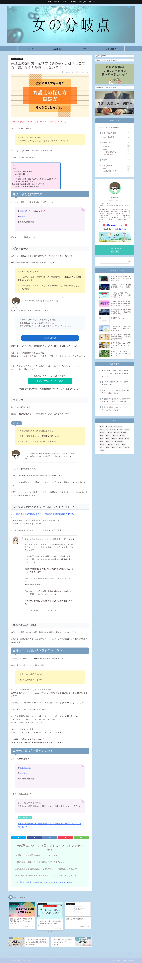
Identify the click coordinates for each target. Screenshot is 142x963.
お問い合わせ (30, 960)
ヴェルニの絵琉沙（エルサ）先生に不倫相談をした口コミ (116, 383)
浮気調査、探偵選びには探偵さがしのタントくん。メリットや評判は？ (46, 882)
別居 (102, 435)
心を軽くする (115, 142)
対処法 (116, 435)
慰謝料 (115, 160)
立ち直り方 (110, 441)
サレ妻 (113, 429)
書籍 (128, 438)
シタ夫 (120, 429)
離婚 (108, 447)
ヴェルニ (103, 432)
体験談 (117, 432)
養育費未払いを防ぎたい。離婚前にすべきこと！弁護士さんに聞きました (116, 400)
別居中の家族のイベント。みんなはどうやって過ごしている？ (116, 408)
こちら (122, 229)
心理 (108, 438)
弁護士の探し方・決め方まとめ (26, 186)
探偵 (121, 438)
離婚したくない (117, 447)
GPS (84, 49)
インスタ (109, 426)
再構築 (116, 146)
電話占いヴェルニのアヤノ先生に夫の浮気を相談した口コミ (116, 392)
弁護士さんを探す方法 (23, 171)
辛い (124, 444)
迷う (102, 447)
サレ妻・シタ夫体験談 (115, 127)
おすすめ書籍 (116, 137)
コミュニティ (104, 429)
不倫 (110, 432)
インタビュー (119, 426)
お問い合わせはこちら (114, 225)
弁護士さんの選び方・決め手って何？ (29, 184)
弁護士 (123, 435)
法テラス (21, 176)
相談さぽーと (23, 174)
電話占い (127, 447)
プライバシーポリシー (16, 960)
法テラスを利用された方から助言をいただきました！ (38, 179)
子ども (108, 435)
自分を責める (120, 441)
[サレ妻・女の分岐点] (71, 43)
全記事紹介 (57, 49)
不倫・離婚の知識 (17, 59)
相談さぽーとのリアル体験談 (50, 381)
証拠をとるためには (114, 444)
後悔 (102, 438)
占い (116, 149)
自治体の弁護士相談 (25, 181)
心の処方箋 (116, 154)
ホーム (31, 49)
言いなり (103, 444)
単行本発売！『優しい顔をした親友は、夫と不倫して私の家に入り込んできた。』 (116, 373)
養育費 (102, 450)
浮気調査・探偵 (116, 171)
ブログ (127, 429)
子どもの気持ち (116, 152)
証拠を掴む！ (111, 49)
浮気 (102, 441)
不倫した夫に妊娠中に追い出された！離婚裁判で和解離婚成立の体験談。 (44, 514)
